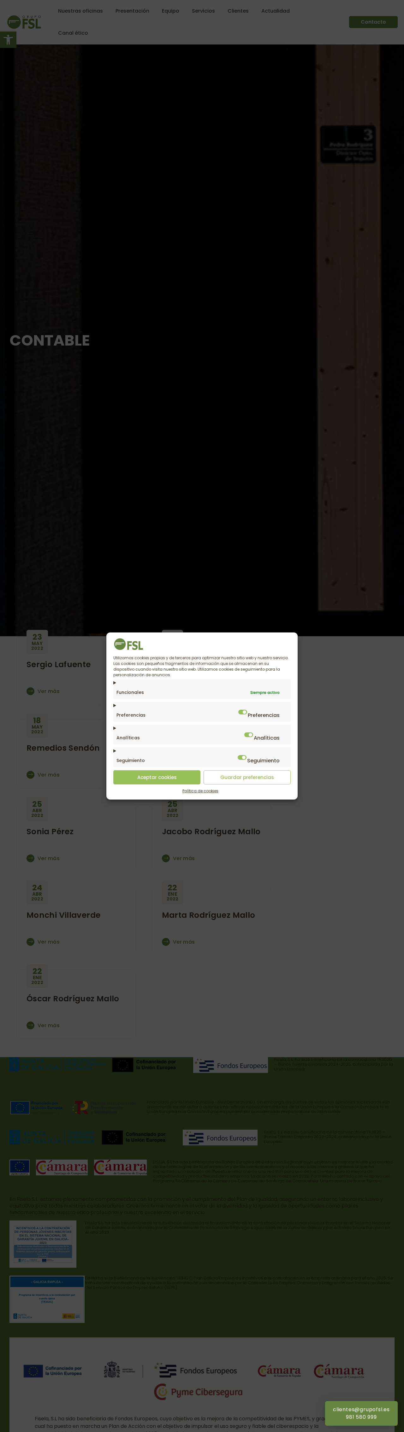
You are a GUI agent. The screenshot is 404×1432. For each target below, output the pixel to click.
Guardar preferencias (247, 777)
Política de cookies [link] (200, 791)
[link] (128, 648)
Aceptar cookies (157, 777)
